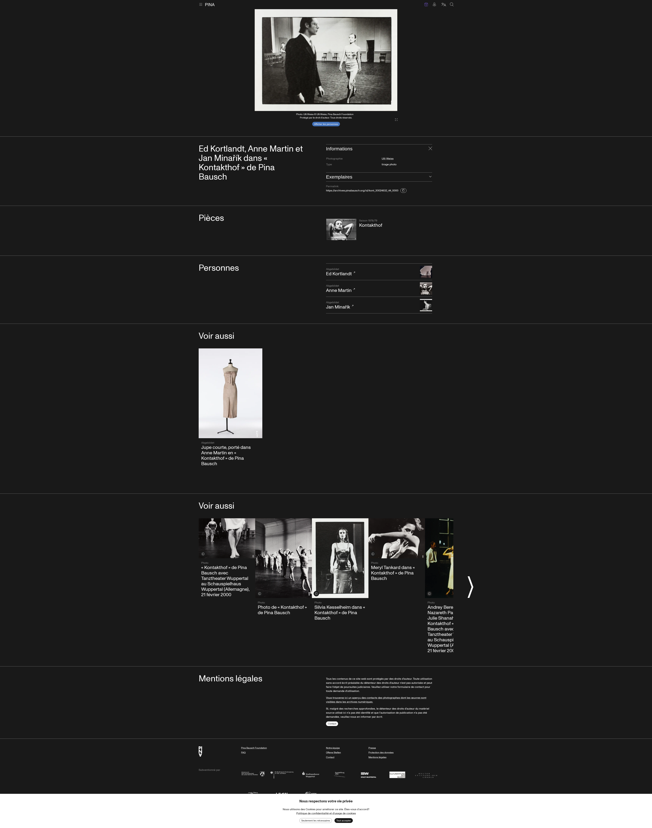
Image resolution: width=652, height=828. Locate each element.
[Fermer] (430, 148)
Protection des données (381, 752)
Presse (372, 748)
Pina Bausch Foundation (254, 748)
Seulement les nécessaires (315, 820)
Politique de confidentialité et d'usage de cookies (326, 813)
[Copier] (403, 190)
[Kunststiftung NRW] (339, 774)
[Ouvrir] (430, 177)
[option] (326, 60)
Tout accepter (343, 820)
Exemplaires (339, 177)
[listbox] (326, 60)
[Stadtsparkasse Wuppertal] (311, 774)
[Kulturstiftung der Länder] (426, 774)
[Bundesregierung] (282, 774)
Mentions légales (377, 757)
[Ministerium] (253, 774)
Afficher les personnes (326, 124)
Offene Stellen (333, 752)
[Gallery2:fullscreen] (394, 120)
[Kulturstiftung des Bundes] (397, 774)
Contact (332, 723)
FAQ (243, 752)
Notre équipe (333, 748)
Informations (339, 148)
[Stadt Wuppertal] (368, 774)
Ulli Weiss (388, 159)
